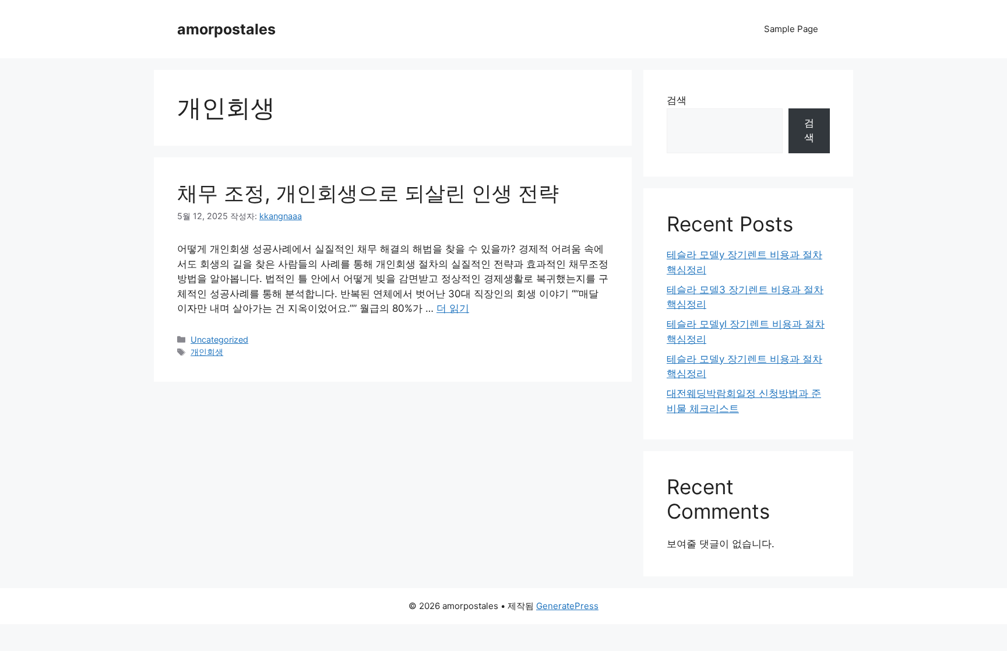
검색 (676, 100)
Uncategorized (219, 339)
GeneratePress (567, 605)
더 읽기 (452, 308)
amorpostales (226, 29)
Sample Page (791, 28)
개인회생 (207, 352)
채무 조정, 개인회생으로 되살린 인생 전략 (368, 193)
